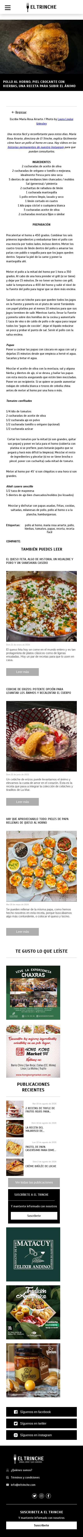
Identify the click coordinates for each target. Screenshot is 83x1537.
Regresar (20, 112)
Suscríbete (41, 1525)
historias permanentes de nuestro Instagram (36, 147)
